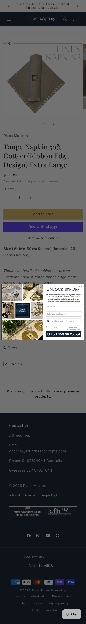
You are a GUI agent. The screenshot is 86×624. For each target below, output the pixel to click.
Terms (78, 329)
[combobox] (49, 321)
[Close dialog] (81, 286)
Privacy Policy (73, 329)
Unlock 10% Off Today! (63, 334)
